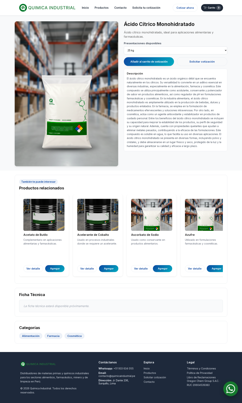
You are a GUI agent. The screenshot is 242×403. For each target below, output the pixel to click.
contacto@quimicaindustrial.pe (117, 375)
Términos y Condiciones (201, 368)
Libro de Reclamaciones (201, 377)
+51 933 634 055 (124, 368)
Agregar (55, 268)
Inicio (85, 7)
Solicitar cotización (202, 61)
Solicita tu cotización (146, 7)
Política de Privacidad (199, 372)
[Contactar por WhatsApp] (230, 388)
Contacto (120, 7)
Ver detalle (33, 268)
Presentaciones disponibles (142, 43)
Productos (102, 7)
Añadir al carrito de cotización (149, 61)
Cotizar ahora (185, 7)
